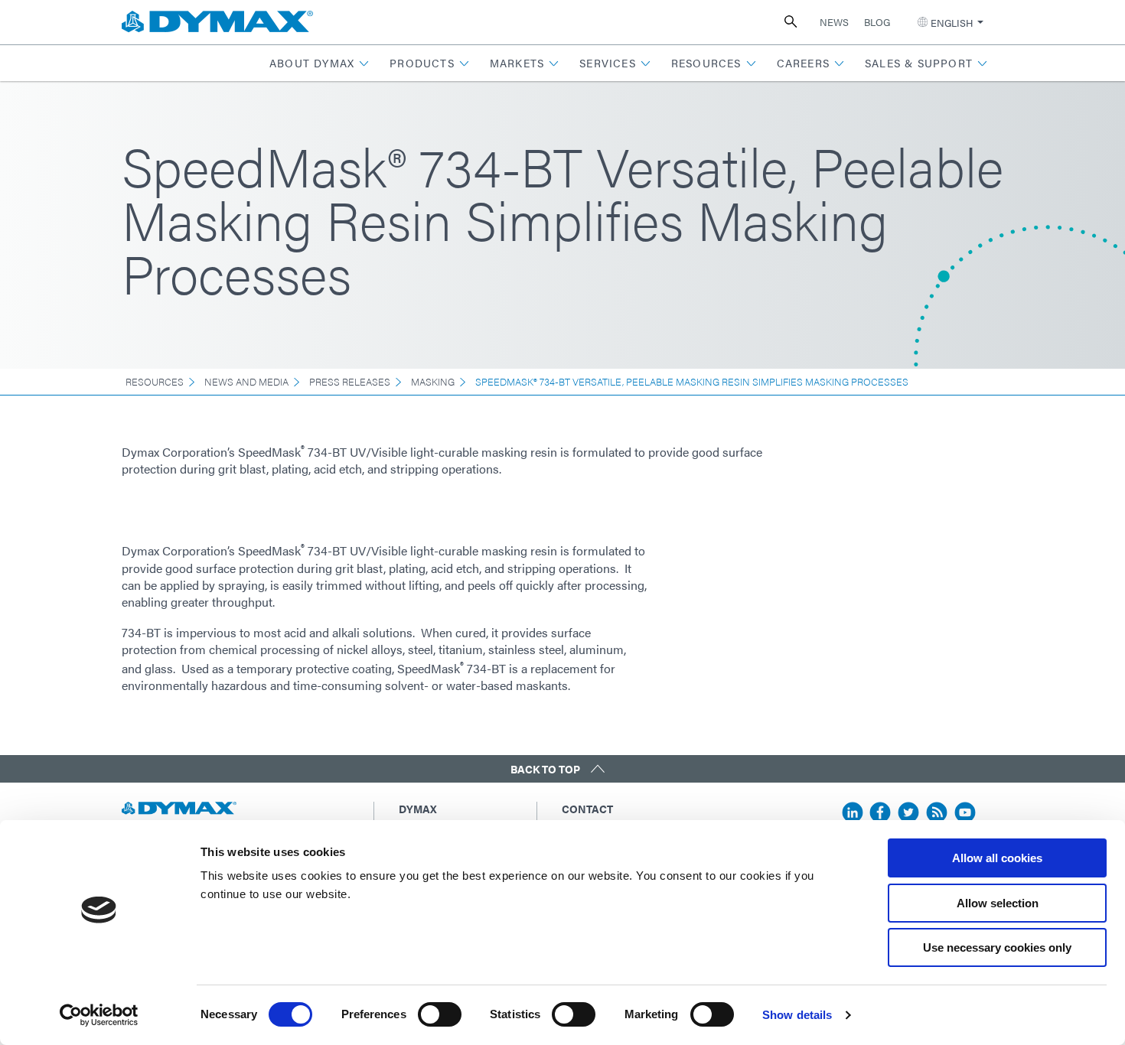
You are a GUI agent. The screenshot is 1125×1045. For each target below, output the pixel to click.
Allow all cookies (997, 857)
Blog (877, 22)
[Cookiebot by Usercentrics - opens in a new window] (99, 1015)
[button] (319, 63)
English (952, 22)
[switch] (439, 1014)
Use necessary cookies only (997, 947)
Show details (797, 1014)
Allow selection (998, 903)
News (834, 22)
